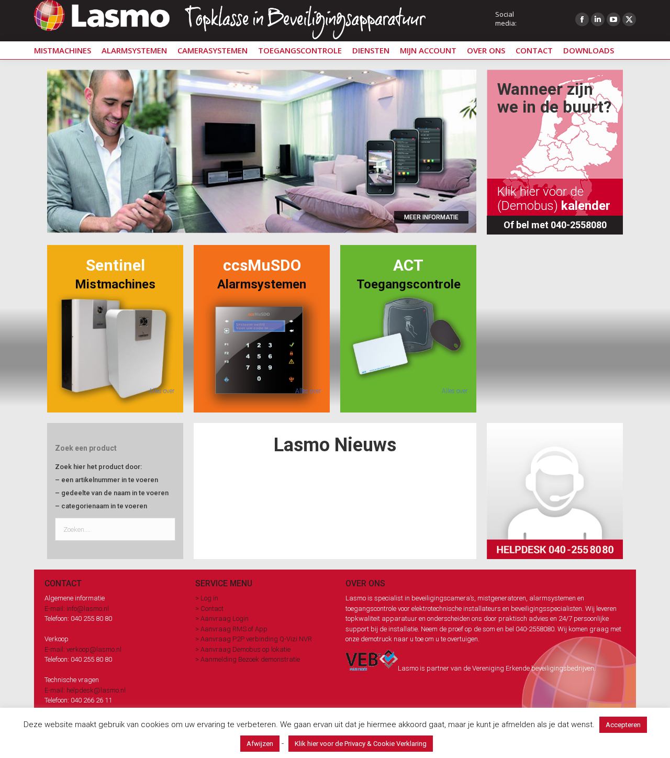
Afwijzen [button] (260, 744)
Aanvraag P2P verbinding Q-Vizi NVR (256, 639)
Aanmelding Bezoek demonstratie (250, 659)
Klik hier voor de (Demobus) (553, 198)
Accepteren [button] (623, 725)
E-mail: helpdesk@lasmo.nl (85, 690)
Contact (212, 608)
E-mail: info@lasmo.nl (76, 608)
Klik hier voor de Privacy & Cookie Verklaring (361, 744)
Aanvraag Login (224, 618)
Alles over (161, 391)
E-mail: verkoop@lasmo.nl (82, 649)
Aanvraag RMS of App (233, 629)
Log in (209, 598)
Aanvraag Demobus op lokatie (245, 649)
